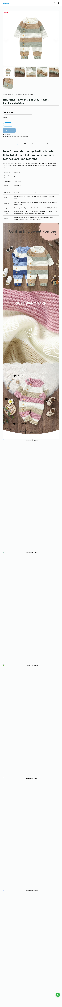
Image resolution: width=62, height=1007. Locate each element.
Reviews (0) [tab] (45, 144)
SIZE (4, 109)
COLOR (5, 117)
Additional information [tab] (31, 144)
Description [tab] (17, 144)
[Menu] (58, 3)
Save (6, 12)
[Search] (54, 3)
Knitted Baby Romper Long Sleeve (18, 136)
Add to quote (9, 130)
